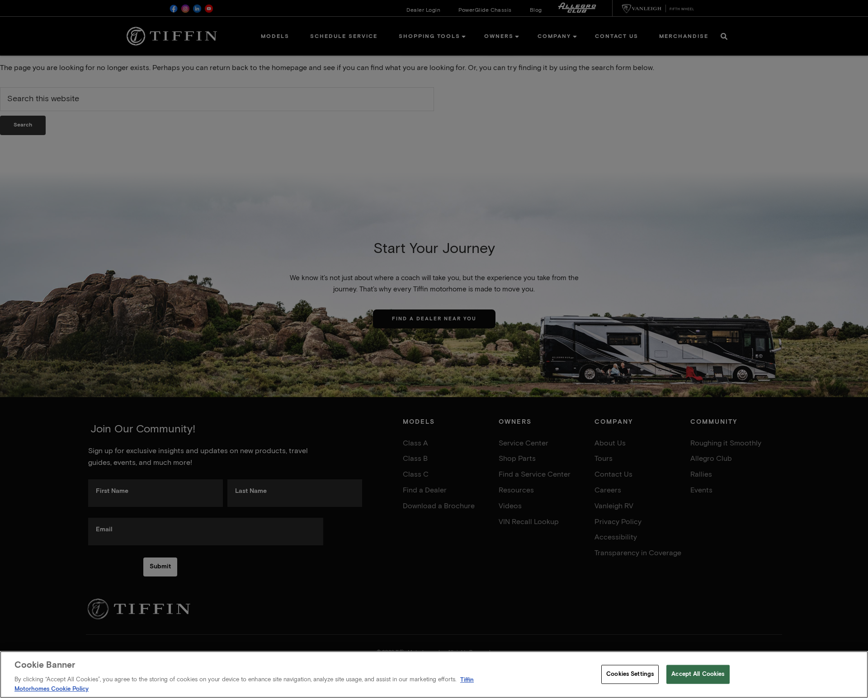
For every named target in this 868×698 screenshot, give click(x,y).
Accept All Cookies (697, 674)
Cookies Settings (630, 674)
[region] (434, 674)
